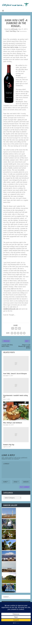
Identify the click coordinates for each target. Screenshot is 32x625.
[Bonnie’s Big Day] (16, 434)
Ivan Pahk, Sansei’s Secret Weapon (15, 373)
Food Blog (13, 31)
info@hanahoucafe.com (10, 309)
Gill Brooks (14, 29)
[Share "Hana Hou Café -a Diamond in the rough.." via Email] (16, 328)
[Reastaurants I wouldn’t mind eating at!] (16, 385)
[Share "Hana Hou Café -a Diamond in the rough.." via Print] (19, 328)
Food (7, 31)
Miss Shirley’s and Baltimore (12, 423)
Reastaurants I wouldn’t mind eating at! (15, 396)
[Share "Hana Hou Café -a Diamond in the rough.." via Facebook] (12, 328)
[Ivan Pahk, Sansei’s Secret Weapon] (16, 363)
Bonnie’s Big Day (8, 445)
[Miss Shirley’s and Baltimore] (16, 410)
